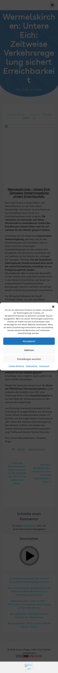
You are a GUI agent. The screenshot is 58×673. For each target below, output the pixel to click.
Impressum (44, 366)
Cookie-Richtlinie (16, 366)
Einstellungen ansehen (29, 359)
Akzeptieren (29, 341)
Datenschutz (32, 366)
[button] (53, 306)
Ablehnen (29, 350)
